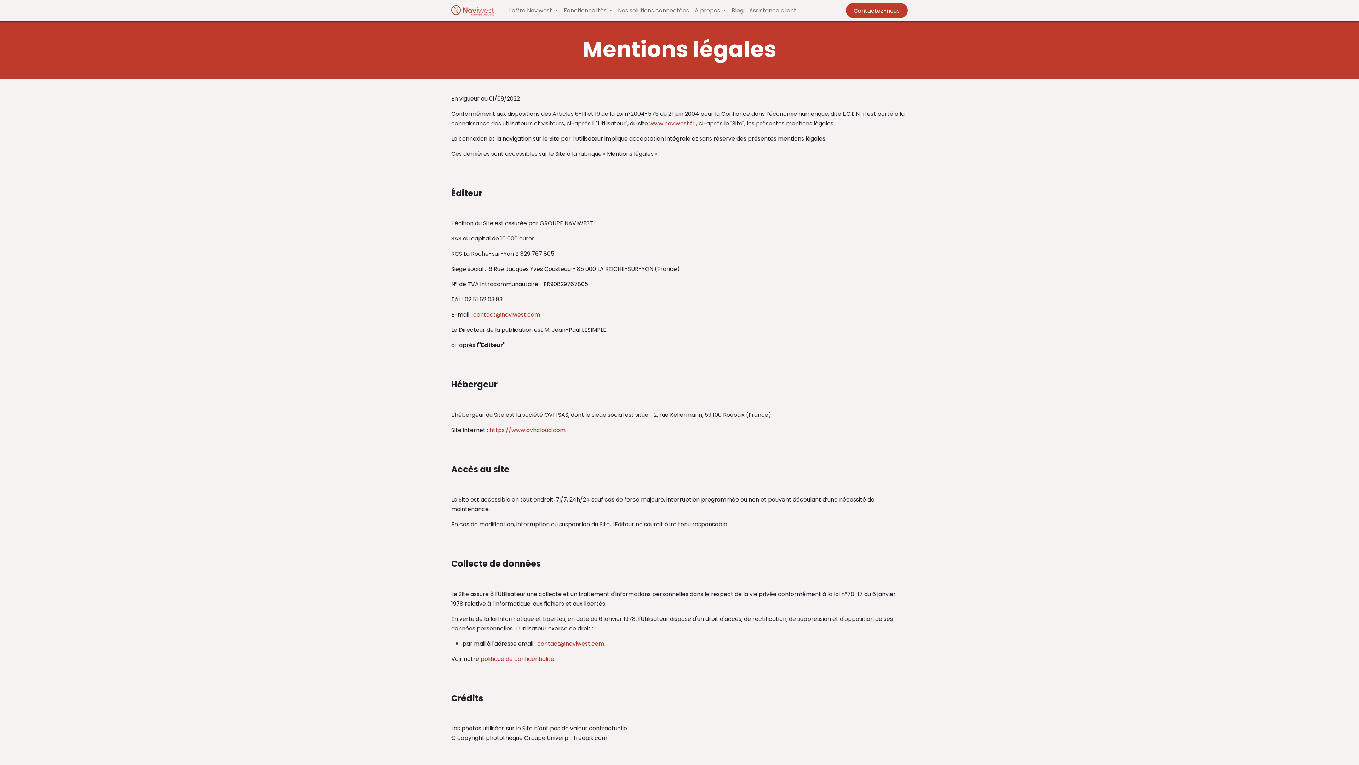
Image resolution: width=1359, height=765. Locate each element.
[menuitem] (653, 11)
